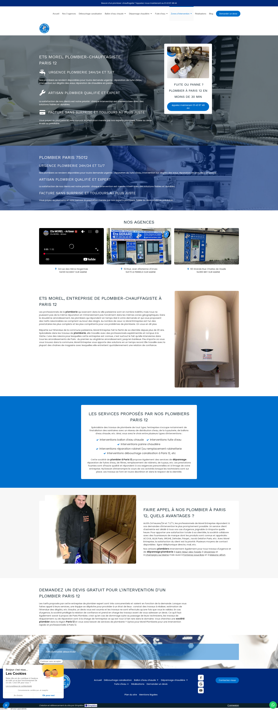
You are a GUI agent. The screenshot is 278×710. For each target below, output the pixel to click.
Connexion (233, 705)
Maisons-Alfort (217, 554)
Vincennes (209, 551)
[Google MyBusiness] (201, 684)
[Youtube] (201, 690)
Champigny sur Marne (157, 554)
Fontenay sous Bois (193, 554)
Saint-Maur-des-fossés (188, 551)
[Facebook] (201, 678)
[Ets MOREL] (44, 32)
